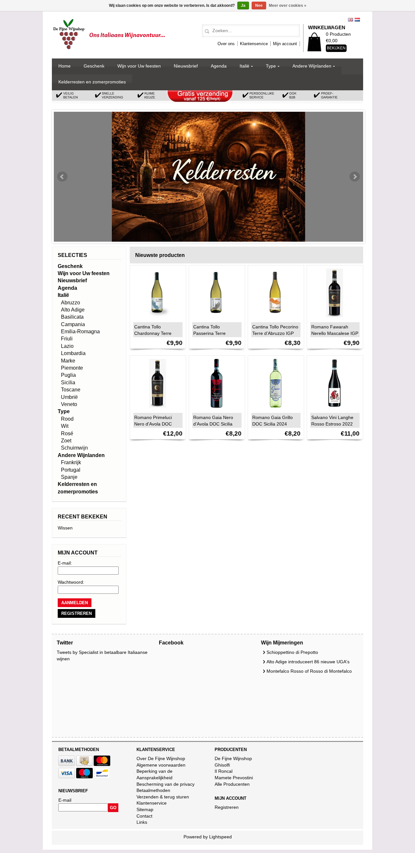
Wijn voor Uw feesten (139, 66)
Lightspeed (220, 836)
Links (141, 822)
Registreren (227, 807)
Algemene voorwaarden (160, 765)
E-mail (64, 800)
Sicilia (68, 382)
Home (64, 66)
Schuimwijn (74, 448)
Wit (64, 426)
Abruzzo (70, 302)
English (350, 19)
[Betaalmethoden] (66, 764)
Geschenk (94, 66)
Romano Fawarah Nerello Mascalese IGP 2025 (334, 333)
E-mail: (65, 563)
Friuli (67, 338)
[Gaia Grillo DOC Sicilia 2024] (274, 409)
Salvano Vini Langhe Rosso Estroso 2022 (332, 420)
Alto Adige (73, 309)
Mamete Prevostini (234, 777)
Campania (73, 324)
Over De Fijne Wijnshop (160, 758)
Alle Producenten (232, 784)
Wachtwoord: (71, 582)
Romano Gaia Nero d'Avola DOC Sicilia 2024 (213, 424)
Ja (243, 5)
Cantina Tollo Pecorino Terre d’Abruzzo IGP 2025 (275, 333)
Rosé (67, 433)
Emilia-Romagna (80, 331)
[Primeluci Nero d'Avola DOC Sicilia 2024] (156, 409)
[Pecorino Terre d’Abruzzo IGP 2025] (274, 319)
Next (355, 177)
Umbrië (69, 397)
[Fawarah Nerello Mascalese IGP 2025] (333, 319)
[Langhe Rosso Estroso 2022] (333, 409)
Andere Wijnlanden (311, 66)
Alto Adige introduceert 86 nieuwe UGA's (308, 661)
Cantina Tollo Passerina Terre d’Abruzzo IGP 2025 (213, 333)
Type (271, 66)
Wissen (65, 527)
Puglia (68, 375)
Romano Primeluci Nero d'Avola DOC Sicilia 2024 (153, 424)
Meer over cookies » (287, 5)
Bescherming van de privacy (165, 784)
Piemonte (72, 368)
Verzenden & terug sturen (162, 796)
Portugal (70, 470)
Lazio (67, 346)
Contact (144, 816)
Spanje (69, 477)
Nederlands (357, 19)
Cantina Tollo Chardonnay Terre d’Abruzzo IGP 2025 (154, 333)
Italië (244, 66)
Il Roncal (223, 771)
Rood (67, 419)
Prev (62, 177)
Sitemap (144, 809)
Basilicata (72, 317)
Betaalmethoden (153, 790)
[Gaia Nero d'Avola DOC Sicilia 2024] (215, 409)
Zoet (66, 440)
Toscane (70, 389)
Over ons (226, 43)
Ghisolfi (222, 765)
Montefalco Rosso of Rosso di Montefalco (309, 671)
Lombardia (73, 353)
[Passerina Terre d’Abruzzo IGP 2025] (215, 319)
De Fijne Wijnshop (233, 758)
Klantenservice (254, 43)
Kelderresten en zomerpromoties (92, 81)
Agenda (219, 66)
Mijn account (285, 43)
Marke (68, 360)
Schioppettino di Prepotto (292, 652)
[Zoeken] (206, 31)
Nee (259, 5)
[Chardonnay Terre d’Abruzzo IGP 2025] (156, 319)
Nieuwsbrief (186, 66)
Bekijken (336, 48)
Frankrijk (71, 462)
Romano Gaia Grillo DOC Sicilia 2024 (272, 420)
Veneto (69, 404)
